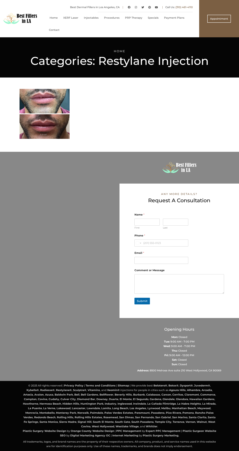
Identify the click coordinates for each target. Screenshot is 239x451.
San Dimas (126, 417)
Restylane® (64, 390)
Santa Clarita (197, 417)
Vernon (190, 421)
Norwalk (83, 412)
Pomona (188, 412)
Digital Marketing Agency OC (90, 435)
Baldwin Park (64, 394)
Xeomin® (113, 390)
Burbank (139, 394)
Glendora (182, 399)
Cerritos (177, 394)
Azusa (49, 394)
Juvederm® (202, 385)
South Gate (122, 421)
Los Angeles (138, 408)
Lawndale (93, 408)
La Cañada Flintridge (161, 403)
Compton (30, 399)
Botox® (173, 385)
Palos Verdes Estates (118, 412)
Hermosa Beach (50, 403)
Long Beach (120, 408)
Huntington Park (91, 403)
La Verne (49, 408)
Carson (166, 394)
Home (119, 51)
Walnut (202, 421)
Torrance (178, 421)
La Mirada (209, 403)
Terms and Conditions (101, 385)
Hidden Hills (70, 403)
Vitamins (94, 390)
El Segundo (140, 399)
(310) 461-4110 (184, 7)
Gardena (155, 399)
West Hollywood (103, 426)
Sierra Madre (67, 421)
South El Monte (103, 421)
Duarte (113, 399)
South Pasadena (142, 421)
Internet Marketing (125, 435)
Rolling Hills (65, 417)
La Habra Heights (189, 403)
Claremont (192, 394)
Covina (42, 399)
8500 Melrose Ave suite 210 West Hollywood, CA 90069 (185, 370)
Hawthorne (30, 403)
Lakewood (64, 408)
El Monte (126, 399)
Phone (139, 235)
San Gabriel (163, 417)
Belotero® (160, 385)
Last (165, 227)
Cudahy (54, 399)
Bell (77, 394)
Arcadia (207, 390)
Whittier (151, 426)
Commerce (207, 394)
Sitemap (123, 385)
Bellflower (106, 394)
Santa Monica (49, 421)
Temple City (163, 421)
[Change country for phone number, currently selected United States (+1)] (138, 243)
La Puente (35, 408)
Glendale (169, 399)
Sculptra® (79, 390)
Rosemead (110, 417)
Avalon (39, 394)
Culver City (68, 399)
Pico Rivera (173, 412)
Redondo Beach (45, 417)
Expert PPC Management (163, 431)
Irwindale (139, 403)
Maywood (204, 408)
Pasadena (158, 412)
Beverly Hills (123, 394)
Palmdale (96, 412)
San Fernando (144, 417)
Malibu (166, 408)
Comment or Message (149, 270)
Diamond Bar (86, 399)
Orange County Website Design (92, 431)
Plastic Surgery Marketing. (161, 435)
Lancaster (78, 408)
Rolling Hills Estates (88, 417)
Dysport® (186, 385)
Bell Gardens (89, 394)
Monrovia (31, 412)
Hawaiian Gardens (201, 399)
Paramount (142, 412)
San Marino (179, 417)
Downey (102, 399)
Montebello (47, 412)
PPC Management (128, 431)
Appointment (219, 18)
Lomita (106, 408)
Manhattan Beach (184, 408)
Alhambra (193, 390)
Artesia (28, 394)
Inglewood (125, 403)
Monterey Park (66, 412)
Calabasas (153, 394)
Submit (142, 301)
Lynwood (153, 408)
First (137, 227)
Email (139, 252)
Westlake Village (127, 426)
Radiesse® (47, 390)
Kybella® (33, 390)
